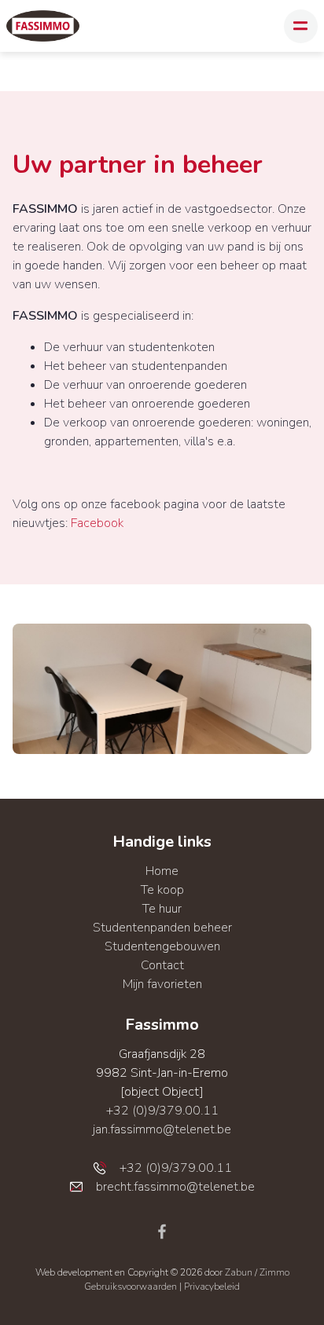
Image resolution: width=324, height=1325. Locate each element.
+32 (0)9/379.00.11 (162, 1110)
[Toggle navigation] (301, 26)
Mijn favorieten (162, 984)
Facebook (97, 523)
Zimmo (274, 1272)
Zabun (238, 1272)
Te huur (162, 908)
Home (162, 871)
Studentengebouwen (162, 946)
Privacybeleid (212, 1286)
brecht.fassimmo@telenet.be (175, 1186)
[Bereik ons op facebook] (162, 1230)
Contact (162, 965)
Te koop (162, 890)
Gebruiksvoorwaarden (131, 1286)
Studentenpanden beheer (162, 927)
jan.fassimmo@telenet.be (162, 1129)
